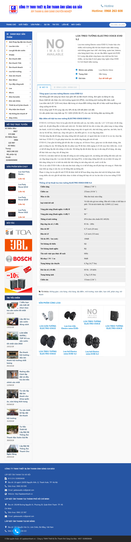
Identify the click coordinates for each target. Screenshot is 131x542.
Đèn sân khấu (14, 101)
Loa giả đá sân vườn (17, 50)
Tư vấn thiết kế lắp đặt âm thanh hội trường (18, 414)
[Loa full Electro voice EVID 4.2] (70, 341)
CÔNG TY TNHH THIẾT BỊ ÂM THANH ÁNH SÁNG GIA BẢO (30, 469)
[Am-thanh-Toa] (18, 231)
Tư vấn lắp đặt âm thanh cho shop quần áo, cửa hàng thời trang (18, 396)
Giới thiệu (23, 25)
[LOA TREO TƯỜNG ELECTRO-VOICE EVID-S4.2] (114, 316)
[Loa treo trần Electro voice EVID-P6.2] (70, 316)
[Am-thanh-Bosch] (18, 259)
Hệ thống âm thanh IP (18, 113)
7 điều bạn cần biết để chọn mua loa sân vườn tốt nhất (18, 306)
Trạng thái (83, 74)
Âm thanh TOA (15, 63)
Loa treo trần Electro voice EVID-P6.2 (70, 328)
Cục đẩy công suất (16, 84)
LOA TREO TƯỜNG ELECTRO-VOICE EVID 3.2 (48, 353)
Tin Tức (55, 25)
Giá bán (82, 78)
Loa (10, 88)
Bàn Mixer (13, 80)
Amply (11, 55)
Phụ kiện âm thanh (17, 109)
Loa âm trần (14, 46)
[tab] (43, 87)
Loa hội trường (15, 71)
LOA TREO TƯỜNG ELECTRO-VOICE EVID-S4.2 (114, 328)
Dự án (47, 25)
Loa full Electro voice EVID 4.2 (70, 352)
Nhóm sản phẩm (86, 70)
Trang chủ (11, 25)
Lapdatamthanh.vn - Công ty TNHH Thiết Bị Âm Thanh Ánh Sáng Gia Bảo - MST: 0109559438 (57, 539)
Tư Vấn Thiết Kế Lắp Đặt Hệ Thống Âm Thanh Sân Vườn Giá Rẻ (18, 432)
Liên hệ (65, 25)
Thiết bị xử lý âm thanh (19, 105)
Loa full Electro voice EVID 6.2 (92, 352)
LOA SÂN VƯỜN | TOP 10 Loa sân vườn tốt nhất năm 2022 (18, 338)
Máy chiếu (76, 25)
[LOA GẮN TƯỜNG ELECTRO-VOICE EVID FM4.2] (48, 316)
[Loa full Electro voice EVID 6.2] (92, 341)
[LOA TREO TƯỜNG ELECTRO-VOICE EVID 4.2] (92, 313)
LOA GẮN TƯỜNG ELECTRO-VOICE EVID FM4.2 (48, 328)
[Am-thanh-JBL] (18, 245)
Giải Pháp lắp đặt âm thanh (20, 42)
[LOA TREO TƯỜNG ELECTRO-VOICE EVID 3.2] (48, 341)
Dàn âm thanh (15, 76)
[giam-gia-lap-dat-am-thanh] (18, 279)
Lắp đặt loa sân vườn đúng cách (24, 321)
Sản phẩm (35, 25)
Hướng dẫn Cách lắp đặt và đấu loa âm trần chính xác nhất (18, 376)
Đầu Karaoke (14, 97)
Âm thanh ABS (15, 59)
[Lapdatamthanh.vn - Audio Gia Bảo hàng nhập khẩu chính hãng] (44, 9)
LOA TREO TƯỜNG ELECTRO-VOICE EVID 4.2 (92, 323)
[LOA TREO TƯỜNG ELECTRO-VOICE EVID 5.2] (55, 47)
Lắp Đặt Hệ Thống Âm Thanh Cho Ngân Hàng (18, 450)
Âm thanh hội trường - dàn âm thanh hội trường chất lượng (18, 357)
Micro (11, 92)
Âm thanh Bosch (16, 67)
